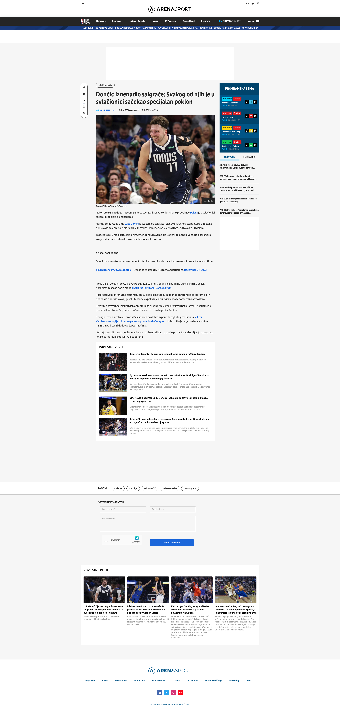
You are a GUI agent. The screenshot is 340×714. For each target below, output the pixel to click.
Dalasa (194, 212)
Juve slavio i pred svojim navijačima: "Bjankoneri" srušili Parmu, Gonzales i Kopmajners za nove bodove (194, 28)
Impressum (139, 680)
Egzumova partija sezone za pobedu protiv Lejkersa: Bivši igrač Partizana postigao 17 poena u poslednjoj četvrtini (169, 377)
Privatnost (193, 680)
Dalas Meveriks (170, 488)
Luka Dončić (132, 223)
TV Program (170, 21)
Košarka (118, 488)
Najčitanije (249, 156)
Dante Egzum (190, 488)
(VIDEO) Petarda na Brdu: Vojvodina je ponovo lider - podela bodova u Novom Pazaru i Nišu (237, 178)
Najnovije (229, 156)
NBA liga (133, 488)
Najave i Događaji (138, 21)
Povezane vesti (111, 347)
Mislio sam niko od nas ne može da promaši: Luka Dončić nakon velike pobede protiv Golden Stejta (146, 609)
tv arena (157, 704)
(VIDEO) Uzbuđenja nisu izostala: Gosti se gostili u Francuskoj (238, 200)
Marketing (234, 680)
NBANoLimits (105, 85)
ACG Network (158, 680)
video (155, 21)
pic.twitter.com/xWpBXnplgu (113, 270)
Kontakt (251, 680)
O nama (176, 680)
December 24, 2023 (195, 270)
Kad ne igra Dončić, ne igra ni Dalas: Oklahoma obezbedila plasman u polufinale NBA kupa (190, 609)
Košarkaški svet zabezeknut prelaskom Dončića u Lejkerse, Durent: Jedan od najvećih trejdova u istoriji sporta (169, 421)
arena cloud (189, 21)
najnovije (101, 21)
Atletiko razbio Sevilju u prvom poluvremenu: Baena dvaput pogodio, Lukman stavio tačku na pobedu (237, 166)
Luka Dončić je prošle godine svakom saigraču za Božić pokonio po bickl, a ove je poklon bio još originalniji (104, 609)
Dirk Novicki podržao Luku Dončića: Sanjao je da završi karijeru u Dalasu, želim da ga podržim (168, 400)
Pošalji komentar (172, 542)
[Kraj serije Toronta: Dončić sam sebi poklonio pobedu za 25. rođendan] (113, 362)
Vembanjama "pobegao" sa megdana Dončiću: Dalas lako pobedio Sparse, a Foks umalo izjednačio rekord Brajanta (235, 609)
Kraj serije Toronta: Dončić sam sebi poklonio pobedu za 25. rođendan (167, 354)
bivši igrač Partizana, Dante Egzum (151, 288)
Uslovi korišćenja (213, 680)
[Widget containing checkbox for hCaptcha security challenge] (122, 540)
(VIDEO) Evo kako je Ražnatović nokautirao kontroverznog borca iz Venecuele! (239, 211)
